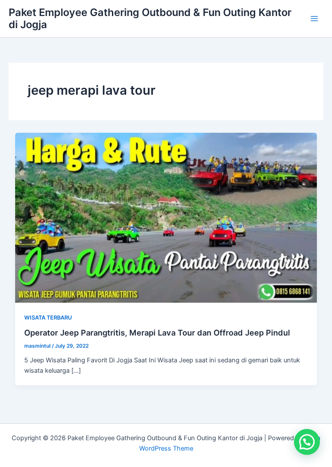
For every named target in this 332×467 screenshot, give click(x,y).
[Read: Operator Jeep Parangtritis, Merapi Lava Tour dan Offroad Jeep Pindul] (166, 217)
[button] (307, 442)
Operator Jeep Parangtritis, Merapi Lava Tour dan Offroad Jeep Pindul (157, 332)
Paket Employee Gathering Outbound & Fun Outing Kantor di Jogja (150, 18)
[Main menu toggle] (314, 19)
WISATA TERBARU (48, 317)
